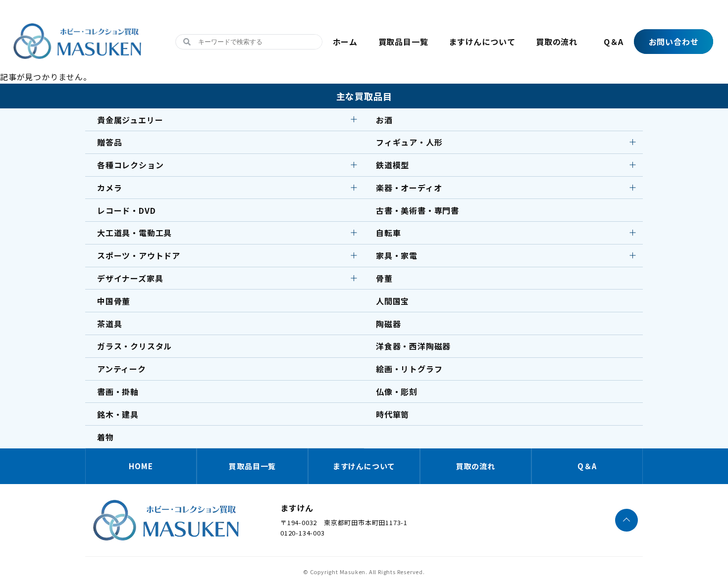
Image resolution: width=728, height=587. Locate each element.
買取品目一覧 (403, 42)
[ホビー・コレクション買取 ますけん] (77, 59)
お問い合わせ (674, 42)
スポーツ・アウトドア (138, 255)
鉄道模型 (392, 165)
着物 (105, 437)
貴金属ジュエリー (130, 120)
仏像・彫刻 (396, 391)
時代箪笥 (392, 414)
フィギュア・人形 (409, 142)
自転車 (388, 233)
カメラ (109, 188)
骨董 (384, 278)
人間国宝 (392, 301)
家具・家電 (396, 255)
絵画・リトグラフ (409, 369)
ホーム (345, 42)
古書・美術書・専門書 (417, 210)
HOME (141, 466)
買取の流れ (556, 42)
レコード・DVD (126, 210)
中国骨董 (113, 301)
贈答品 (109, 142)
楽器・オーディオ (409, 188)
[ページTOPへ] (626, 520)
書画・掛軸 (118, 391)
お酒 (384, 120)
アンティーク (121, 369)
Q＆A (614, 42)
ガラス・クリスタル (134, 346)
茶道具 (109, 324)
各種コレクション (130, 165)
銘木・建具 (118, 414)
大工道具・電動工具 (134, 233)
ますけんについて (482, 42)
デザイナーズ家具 (130, 278)
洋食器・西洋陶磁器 (413, 346)
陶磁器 (388, 324)
